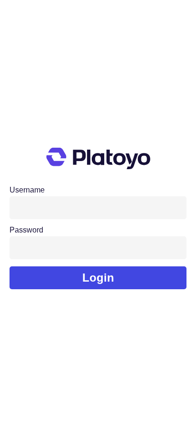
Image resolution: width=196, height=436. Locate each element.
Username (27, 190)
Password (26, 230)
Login (98, 277)
